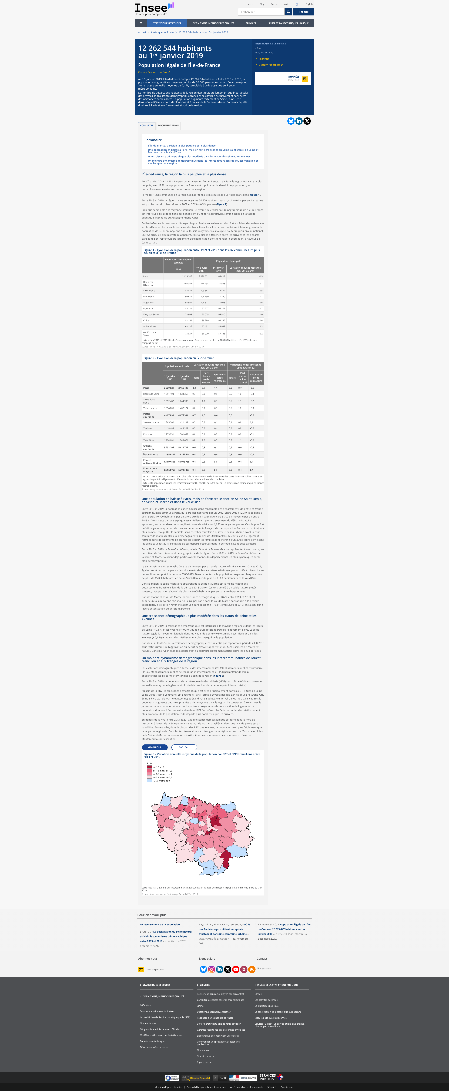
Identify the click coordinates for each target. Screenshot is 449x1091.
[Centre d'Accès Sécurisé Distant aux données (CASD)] (220, 1080)
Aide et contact (264, 968)
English (309, 4)
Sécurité (271, 1087)
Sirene (200, 1005)
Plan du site (286, 1087)
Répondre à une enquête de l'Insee (215, 1017)
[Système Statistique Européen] (172, 1080)
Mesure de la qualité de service (271, 1017)
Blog (262, 4)
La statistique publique (267, 1005)
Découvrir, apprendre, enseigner (213, 1011)
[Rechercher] (288, 11)
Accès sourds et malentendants (246, 1087)
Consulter (147, 125)
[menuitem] (141, 23)
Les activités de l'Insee (266, 999)
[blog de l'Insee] (244, 969)
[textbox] (261, 11)
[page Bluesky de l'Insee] (203, 969)
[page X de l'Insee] (228, 969)
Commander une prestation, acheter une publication (218, 1043)
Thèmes (304, 11)
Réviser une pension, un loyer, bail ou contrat (220, 993)
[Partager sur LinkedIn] (299, 121)
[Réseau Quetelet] (196, 1080)
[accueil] (141, 23)
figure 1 (255, 194)
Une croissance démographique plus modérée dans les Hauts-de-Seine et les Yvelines (199, 156)
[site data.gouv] (243, 1080)
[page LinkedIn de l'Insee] (219, 969)
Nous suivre (203, 1050)
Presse (274, 4)
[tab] (147, 126)
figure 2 (221, 204)
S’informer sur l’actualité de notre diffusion (219, 1023)
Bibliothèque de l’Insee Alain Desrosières (218, 1035)
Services (251, 23)
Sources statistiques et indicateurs (158, 1011)
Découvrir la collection (271, 64)
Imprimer (264, 58)
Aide (286, 4)
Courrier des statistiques (152, 1041)
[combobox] (276, 11)
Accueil (142, 32)
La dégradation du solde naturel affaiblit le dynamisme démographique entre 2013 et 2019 (166, 936)
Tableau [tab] (184, 747)
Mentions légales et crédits (168, 1087)
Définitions (145, 1005)
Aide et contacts (205, 1056)
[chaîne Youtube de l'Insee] (235, 969)
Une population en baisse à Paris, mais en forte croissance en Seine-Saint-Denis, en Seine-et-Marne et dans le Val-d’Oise (203, 151)
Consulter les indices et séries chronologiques (220, 999)
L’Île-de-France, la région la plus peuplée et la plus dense (182, 145)
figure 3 (218, 675)
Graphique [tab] (155, 747)
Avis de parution (155, 969)
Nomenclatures (148, 1023)
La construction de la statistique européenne (278, 1011)
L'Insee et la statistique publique (288, 23)
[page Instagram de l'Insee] (211, 969)
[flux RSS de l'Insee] (252, 969)
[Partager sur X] (307, 121)
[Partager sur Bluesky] (291, 121)
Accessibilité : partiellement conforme (206, 1087)
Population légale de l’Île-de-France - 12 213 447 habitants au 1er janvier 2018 (284, 929)
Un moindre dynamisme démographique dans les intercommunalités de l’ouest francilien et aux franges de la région (203, 162)
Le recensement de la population (160, 924)
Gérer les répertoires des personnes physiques (221, 1029)
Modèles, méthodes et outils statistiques (161, 1035)
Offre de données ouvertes (154, 1047)
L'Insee (258, 993)
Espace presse (204, 1062)
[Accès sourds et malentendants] (297, 5)
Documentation (168, 125)
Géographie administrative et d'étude (159, 1029)
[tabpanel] (203, 297)
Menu (250, 4)
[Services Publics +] (271, 1080)
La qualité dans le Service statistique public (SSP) (165, 1017)
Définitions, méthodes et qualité (213, 23)
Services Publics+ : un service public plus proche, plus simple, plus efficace (279, 1025)
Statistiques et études (167, 23)
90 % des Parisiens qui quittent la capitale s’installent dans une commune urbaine (224, 929)
